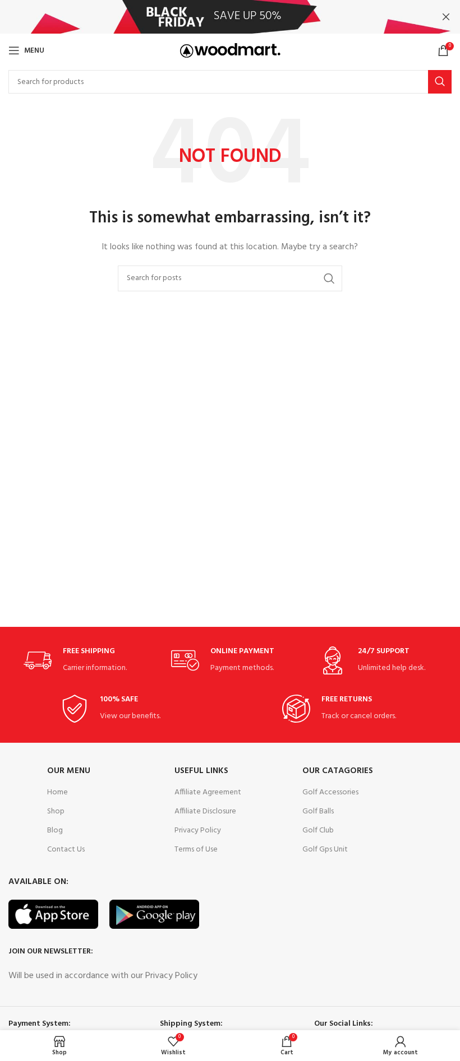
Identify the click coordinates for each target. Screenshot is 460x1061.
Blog (55, 830)
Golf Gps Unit (325, 849)
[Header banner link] (213, 17)
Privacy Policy (197, 830)
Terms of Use (196, 849)
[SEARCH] (440, 82)
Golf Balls (318, 811)
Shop (56, 811)
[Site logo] (230, 50)
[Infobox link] (82, 660)
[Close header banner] (446, 17)
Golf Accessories (330, 792)
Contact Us (66, 849)
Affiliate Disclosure (205, 811)
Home (57, 792)
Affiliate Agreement (207, 792)
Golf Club (318, 830)
